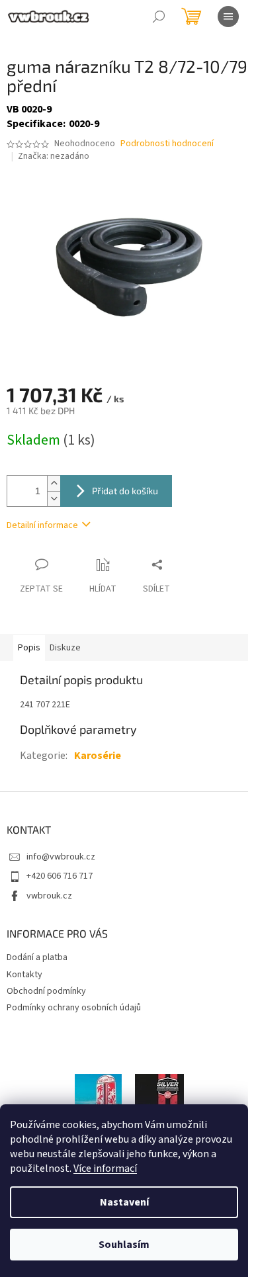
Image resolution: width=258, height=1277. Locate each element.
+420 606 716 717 (59, 876)
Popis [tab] (29, 647)
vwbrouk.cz (49, 896)
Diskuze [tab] (65, 647)
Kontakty (24, 974)
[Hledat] (159, 16)
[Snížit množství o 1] (53, 498)
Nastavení (124, 1202)
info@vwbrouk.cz (60, 856)
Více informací (105, 1168)
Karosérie (97, 755)
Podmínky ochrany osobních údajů (74, 1007)
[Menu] (228, 16)
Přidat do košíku (125, 490)
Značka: (53, 156)
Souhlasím (124, 1244)
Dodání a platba (37, 957)
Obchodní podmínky (46, 991)
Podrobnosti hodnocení (167, 144)
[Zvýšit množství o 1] (53, 483)
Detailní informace (42, 525)
